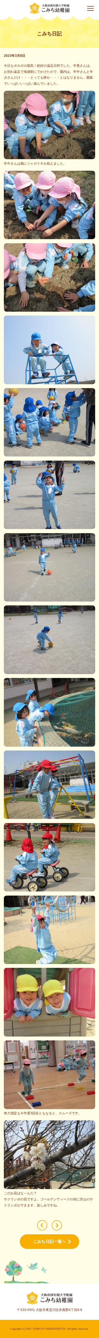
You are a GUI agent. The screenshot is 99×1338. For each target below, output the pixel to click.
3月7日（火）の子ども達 (57, 1225)
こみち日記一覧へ (49, 1241)
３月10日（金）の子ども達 (42, 1225)
